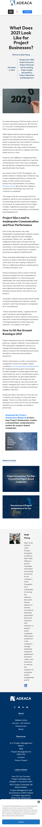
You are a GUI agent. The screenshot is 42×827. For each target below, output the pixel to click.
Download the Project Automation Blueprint (15, 416)
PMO (32, 60)
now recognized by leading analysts (25, 366)
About (21, 729)
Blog (21, 749)
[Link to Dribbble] (23, 707)
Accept (21, 822)
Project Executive (27, 62)
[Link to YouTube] (19, 707)
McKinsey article (9, 186)
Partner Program (21, 760)
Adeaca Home (21, 720)
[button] (39, 802)
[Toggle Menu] (10, 12)
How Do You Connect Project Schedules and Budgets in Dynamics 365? (21, 779)
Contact (27, 12)
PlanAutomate (21, 726)
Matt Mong (25, 55)
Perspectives (24, 60)
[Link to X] (15, 707)
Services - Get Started (21, 723)
